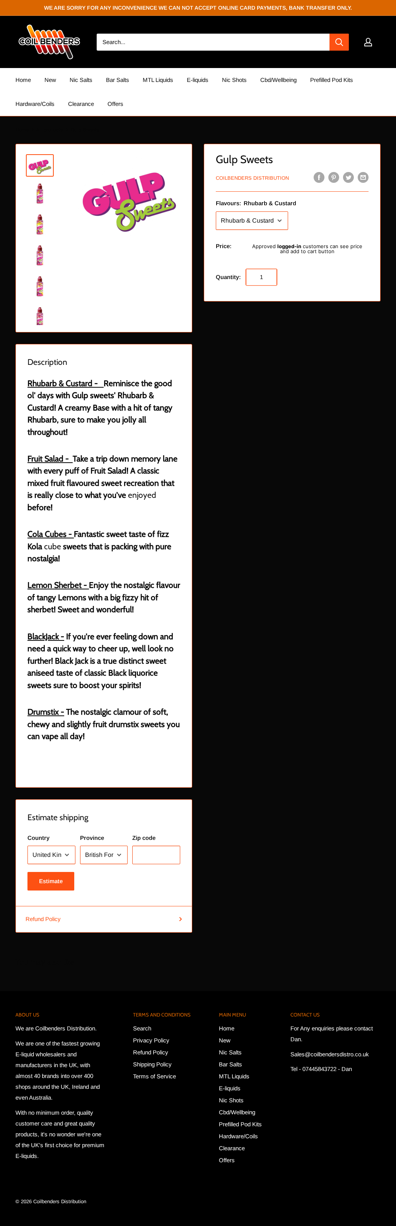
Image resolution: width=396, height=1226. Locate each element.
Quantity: (228, 277)
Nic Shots (234, 80)
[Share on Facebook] (319, 177)
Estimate (51, 881)
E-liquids (197, 80)
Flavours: (256, 203)
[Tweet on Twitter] (348, 177)
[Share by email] (363, 177)
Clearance (81, 103)
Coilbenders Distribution (252, 178)
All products (49, 130)
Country (38, 837)
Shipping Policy (152, 1064)
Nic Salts (81, 80)
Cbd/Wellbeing (278, 80)
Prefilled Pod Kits (331, 80)
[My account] (368, 42)
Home (23, 80)
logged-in (289, 246)
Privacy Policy (151, 1040)
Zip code (143, 837)
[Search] (339, 42)
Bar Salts (117, 80)
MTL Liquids (158, 80)
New (50, 80)
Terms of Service (154, 1076)
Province (92, 837)
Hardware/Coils (35, 103)
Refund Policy (43, 919)
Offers (115, 103)
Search (142, 1028)
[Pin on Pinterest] (333, 177)
